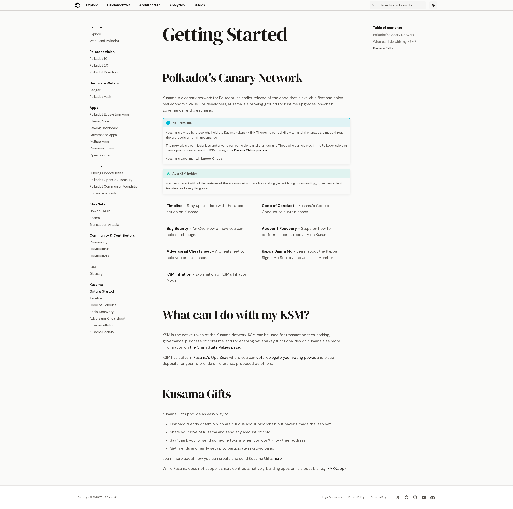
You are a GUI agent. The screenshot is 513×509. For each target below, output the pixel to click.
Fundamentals (118, 5)
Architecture (150, 5)
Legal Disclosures (332, 497)
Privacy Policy (356, 497)
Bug (177, 228)
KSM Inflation (179, 274)
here (278, 458)
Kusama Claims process (251, 150)
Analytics (177, 5)
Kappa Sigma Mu (277, 251)
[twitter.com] (398, 497)
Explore (92, 5)
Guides (199, 5)
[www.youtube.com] (424, 497)
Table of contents (387, 27)
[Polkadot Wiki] (77, 5)
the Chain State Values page (215, 347)
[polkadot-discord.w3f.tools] (432, 497)
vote (260, 357)
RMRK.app (335, 468)
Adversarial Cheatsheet (189, 251)
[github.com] (415, 497)
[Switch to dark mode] (433, 5)
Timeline (174, 205)
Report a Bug (378, 497)
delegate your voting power (290, 357)
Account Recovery (279, 228)
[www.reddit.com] (406, 497)
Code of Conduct (278, 205)
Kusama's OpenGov (210, 357)
